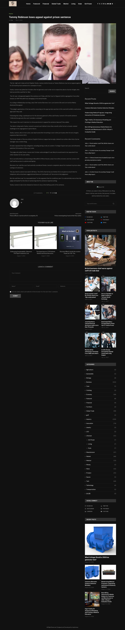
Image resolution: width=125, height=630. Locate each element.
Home (28, 4)
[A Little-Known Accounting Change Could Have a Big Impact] (108, 340)
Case (101, 386)
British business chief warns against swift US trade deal (98, 269)
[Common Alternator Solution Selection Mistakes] (92, 572)
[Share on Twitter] (52, 193)
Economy (101, 394)
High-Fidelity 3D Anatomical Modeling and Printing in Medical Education (92, 611)
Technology (101, 485)
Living (73, 4)
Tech (101, 481)
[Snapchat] (112, 3)
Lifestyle (101, 436)
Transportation (101, 489)
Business (101, 382)
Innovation (101, 423)
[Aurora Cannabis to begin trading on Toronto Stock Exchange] (108, 284)
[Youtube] (108, 3)
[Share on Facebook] (50, 193)
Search (87, 88)
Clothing (101, 390)
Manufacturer (101, 452)
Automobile (101, 374)
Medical (101, 460)
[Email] (110, 3)
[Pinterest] (103, 3)
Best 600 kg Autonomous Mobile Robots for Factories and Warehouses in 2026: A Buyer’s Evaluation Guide (98, 129)
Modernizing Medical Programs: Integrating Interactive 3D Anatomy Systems (108, 584)
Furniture (101, 407)
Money (101, 464)
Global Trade (56, 4)
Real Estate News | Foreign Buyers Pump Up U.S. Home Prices (107, 323)
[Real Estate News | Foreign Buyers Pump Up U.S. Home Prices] (108, 312)
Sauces (101, 477)
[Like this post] (48, 193)
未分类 (101, 493)
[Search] (115, 3)
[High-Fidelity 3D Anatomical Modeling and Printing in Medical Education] (92, 599)
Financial (46, 4)
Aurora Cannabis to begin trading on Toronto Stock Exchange (107, 296)
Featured (36, 4)
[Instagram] (101, 3)
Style (80, 4)
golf (101, 415)
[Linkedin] (105, 3)
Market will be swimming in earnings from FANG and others (91, 351)
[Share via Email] (56, 193)
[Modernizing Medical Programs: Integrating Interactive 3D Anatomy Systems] (108, 572)
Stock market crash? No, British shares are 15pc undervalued (91, 295)
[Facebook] (97, 3)
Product (101, 473)
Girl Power (88, 4)
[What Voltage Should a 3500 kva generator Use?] (100, 539)
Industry (101, 419)
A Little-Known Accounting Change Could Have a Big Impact (107, 352)
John (86, 143)
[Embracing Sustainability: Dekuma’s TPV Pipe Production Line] (21, 237)
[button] (12, 242)
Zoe (12, 20)
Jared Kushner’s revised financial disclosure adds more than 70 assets (91, 324)
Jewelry (101, 427)
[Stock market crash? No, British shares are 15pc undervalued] (92, 284)
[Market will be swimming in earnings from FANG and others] (92, 340)
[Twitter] (99, 3)
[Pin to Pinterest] (54, 193)
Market (66, 4)
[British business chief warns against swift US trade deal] (100, 250)
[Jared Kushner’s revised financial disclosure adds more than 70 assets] (92, 312)
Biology (101, 378)
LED (101, 431)
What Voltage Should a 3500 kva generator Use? (99, 103)
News (101, 469)
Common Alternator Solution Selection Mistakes (99, 108)
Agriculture (101, 369)
